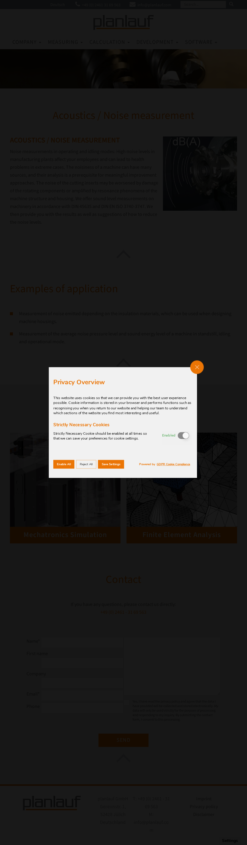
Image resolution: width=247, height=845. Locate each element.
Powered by (164, 464)
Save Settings (111, 464)
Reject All (86, 464)
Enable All (64, 464)
